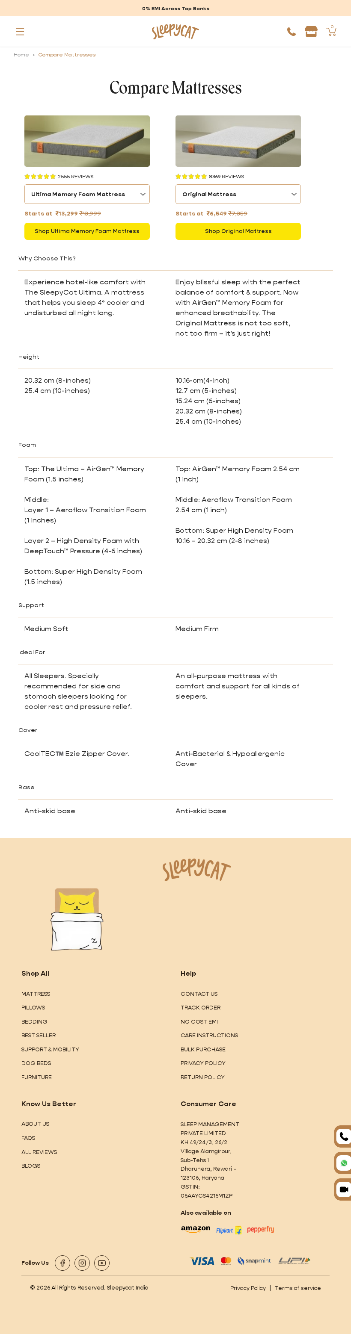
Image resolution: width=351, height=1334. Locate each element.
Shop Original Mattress (238, 231)
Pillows (33, 1007)
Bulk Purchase (203, 1049)
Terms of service (298, 1288)
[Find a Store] (311, 31)
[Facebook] (62, 1263)
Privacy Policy (203, 1063)
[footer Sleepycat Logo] (197, 870)
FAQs (28, 1138)
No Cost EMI (199, 1021)
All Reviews (39, 1152)
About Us (35, 1123)
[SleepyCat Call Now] (291, 31)
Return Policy (203, 1077)
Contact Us (199, 994)
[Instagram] (82, 1263)
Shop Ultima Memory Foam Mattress (87, 231)
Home (21, 54)
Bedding (34, 1021)
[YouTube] (102, 1263)
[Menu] (20, 31)
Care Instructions (209, 1035)
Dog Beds (36, 1063)
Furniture (36, 1077)
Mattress (35, 994)
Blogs (30, 1165)
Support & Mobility (50, 1049)
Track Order (200, 1007)
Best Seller (38, 1035)
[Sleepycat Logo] (175, 31)
